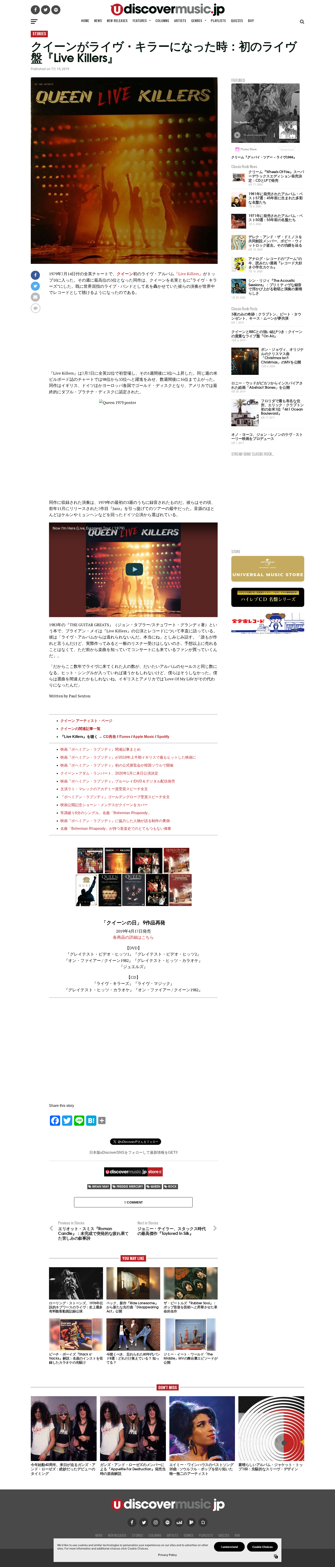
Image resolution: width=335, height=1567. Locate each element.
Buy (251, 20)
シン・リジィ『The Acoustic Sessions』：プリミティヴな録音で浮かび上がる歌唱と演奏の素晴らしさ (275, 286)
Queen (155, 1186)
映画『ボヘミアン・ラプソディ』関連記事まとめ (100, 749)
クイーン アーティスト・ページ (86, 721)
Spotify (163, 737)
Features (140, 20)
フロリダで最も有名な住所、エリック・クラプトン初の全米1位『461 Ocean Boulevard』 (282, 407)
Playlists (218, 20)
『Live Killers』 (188, 273)
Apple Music (143, 737)
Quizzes (237, 20)
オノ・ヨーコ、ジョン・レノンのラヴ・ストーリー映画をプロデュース (267, 436)
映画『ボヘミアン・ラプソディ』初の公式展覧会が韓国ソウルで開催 (116, 765)
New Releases (117, 20)
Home (85, 20)
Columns (162, 20)
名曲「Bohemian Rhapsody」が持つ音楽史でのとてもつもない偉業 (115, 828)
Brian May (100, 1186)
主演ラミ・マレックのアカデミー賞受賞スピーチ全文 (104, 789)
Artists (180, 20)
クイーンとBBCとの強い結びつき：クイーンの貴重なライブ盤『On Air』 (266, 333)
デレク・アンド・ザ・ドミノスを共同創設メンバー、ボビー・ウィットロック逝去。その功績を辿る (275, 241)
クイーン (125, 273)
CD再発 (109, 737)
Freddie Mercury (130, 1186)
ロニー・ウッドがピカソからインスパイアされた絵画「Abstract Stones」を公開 (267, 385)
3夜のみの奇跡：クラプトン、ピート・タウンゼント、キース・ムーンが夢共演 (266, 316)
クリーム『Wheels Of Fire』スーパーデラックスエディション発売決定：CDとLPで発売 (276, 176)
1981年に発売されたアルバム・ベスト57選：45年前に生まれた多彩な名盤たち (275, 198)
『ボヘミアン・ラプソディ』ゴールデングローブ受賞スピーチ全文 (115, 797)
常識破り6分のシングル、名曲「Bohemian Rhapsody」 (105, 813)
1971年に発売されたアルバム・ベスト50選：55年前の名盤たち (275, 217)
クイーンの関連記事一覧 (80, 729)
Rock (172, 1186)
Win (237, 1535)
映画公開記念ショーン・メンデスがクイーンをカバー (104, 805)
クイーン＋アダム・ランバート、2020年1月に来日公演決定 (109, 773)
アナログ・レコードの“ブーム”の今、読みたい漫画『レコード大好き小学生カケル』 (275, 262)
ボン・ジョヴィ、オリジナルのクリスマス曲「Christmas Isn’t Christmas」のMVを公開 (282, 355)
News (98, 20)
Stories (137, 1535)
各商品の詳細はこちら (133, 937)
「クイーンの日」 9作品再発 (133, 922)
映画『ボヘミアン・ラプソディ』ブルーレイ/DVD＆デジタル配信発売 (117, 781)
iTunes (124, 737)
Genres (196, 20)
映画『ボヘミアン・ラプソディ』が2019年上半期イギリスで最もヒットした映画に (128, 757)
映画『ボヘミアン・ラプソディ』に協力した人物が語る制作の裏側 (115, 821)
